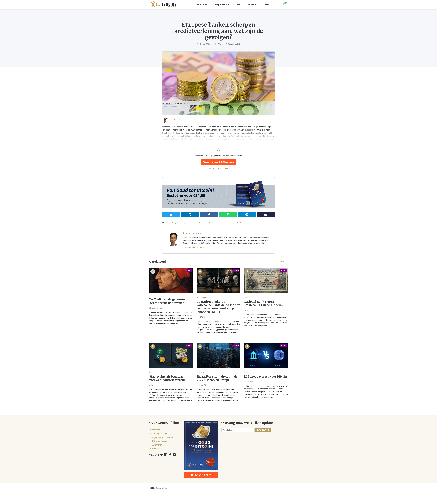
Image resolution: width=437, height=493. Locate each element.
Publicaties (202, 4)
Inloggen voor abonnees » (219, 168)
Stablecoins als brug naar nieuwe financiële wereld (167, 378)
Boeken (237, 4)
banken (167, 223)
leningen (225, 223)
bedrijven (210, 223)
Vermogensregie (159, 433)
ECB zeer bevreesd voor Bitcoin (265, 376)
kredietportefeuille (235, 223)
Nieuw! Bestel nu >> (201, 474)
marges (245, 223)
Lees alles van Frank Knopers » (194, 248)
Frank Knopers (179, 120)
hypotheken (178, 223)
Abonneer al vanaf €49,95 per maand (218, 162)
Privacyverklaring (160, 441)
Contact (155, 449)
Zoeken (266, 4)
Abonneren (252, 4)
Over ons (156, 430)
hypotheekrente (188, 223)
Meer (283, 262)
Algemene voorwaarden (162, 437)
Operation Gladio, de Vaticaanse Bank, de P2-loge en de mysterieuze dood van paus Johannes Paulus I (218, 307)
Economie (200, 372)
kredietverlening (200, 223)
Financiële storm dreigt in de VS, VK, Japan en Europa (217, 378)
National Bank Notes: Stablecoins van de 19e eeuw (263, 303)
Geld (218, 17)
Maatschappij (202, 297)
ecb (171, 223)
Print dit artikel (234, 44)
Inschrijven (263, 430)
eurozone (217, 223)
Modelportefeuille (221, 4)
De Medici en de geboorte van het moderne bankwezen (170, 301)
